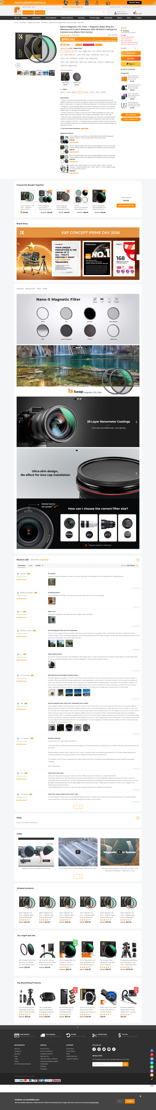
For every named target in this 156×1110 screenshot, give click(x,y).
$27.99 (132, 108)
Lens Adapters (51, 18)
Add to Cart (130, 53)
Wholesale (43, 1069)
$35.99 (132, 99)
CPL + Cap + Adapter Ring (83, 51)
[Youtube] (109, 1049)
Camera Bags (95, 18)
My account (70, 1048)
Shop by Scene (28, 12)
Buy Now (130, 58)
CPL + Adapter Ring (67, 51)
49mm (63, 92)
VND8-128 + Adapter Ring (69, 65)
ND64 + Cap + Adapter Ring (69, 62)
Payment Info (44, 1056)
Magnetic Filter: (71, 48)
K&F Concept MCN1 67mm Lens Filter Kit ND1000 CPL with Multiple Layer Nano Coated (27, 963)
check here (84, 128)
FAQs (39, 288)
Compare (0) (126, 7)
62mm (80, 92)
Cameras (81, 18)
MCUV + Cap (104, 55)
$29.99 (132, 90)
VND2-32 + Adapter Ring (105, 62)
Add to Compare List (131, 119)
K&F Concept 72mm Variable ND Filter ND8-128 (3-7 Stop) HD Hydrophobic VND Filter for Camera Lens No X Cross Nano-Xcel (107, 963)
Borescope (108, 18)
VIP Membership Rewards (22, 1064)
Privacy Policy (44, 1048)
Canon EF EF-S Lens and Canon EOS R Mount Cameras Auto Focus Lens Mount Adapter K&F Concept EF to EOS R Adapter (88, 1010)
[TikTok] (114, 1049)
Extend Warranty (71, 1056)
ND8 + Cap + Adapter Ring (88, 62)
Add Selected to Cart (126, 205)
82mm (103, 92)
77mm (98, 92)
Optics (119, 18)
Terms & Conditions (46, 1051)
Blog (15, 1056)
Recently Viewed (115, 7)
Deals (139, 18)
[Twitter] (104, 1049)
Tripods (24, 18)
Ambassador (44, 1064)
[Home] (17, 11)
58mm (74, 92)
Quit (120, 1101)
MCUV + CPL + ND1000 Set (69, 58)
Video (45, 288)
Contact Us (17, 1051)
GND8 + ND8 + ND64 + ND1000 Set (88, 55)
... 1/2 (78, 876)
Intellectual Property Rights (49, 1061)
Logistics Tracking (72, 1059)
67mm (86, 92)
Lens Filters (36, 18)
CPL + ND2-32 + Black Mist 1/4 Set (103, 51)
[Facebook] (94, 1049)
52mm (69, 92)
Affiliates (43, 1066)
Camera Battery (67, 18)
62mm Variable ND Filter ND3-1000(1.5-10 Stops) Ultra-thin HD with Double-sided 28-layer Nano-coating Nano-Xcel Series (99, 207)
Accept (129, 1101)
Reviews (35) (30, 288)
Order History (70, 1051)
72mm (92, 92)
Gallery (16, 1061)
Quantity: (124, 48)
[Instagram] (99, 1049)
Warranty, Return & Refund (48, 1059)
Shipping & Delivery (46, 1053)
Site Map (17, 1053)
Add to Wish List (130, 114)
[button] (20, 370)
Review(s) (76, 35)
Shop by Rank (39, 12)
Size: (63, 89)
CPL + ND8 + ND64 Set (68, 55)
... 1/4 (78, 807)
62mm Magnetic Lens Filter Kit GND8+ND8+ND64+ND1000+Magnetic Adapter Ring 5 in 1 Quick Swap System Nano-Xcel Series (92, 137)
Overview (20, 288)
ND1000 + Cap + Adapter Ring (88, 58)
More (129, 18)
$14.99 (132, 81)
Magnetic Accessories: (66, 70)
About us (17, 1048)
